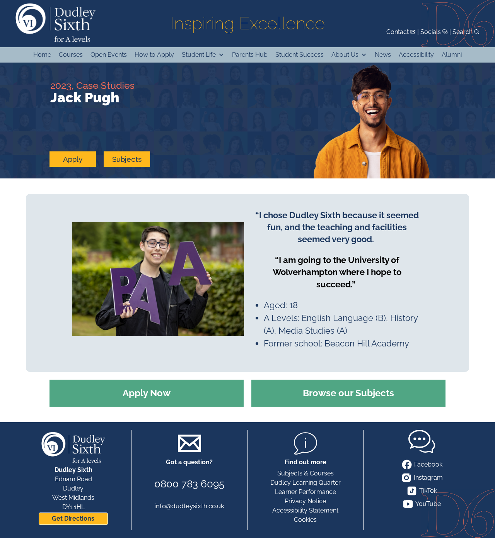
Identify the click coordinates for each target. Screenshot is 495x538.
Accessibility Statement (305, 510)
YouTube (428, 503)
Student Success (299, 54)
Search (462, 32)
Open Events (108, 54)
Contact (397, 32)
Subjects (127, 159)
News (383, 54)
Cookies (305, 519)
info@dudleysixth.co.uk (189, 506)
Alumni (452, 54)
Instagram (428, 477)
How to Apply (154, 54)
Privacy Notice (305, 501)
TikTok (428, 490)
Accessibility (416, 54)
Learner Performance (305, 492)
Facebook (428, 464)
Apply (72, 159)
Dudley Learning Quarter (305, 482)
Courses (71, 54)
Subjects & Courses (305, 473)
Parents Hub (250, 54)
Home (42, 54)
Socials (430, 32)
